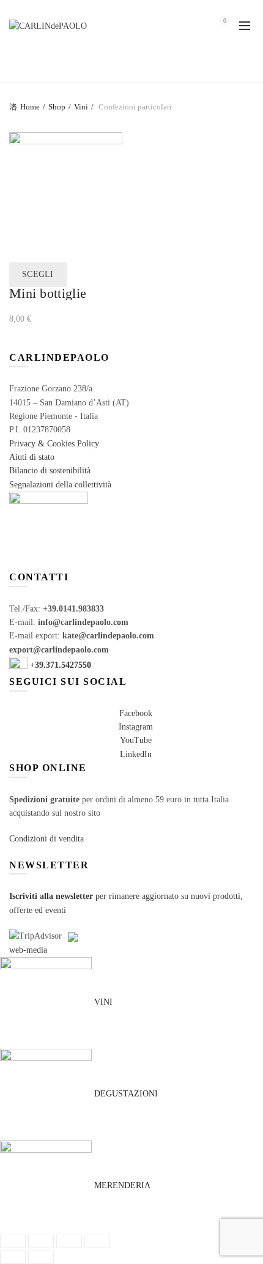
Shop (56, 106)
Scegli (38, 274)
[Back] (24, 66)
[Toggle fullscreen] (69, 1241)
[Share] (41, 1241)
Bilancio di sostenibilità (50, 470)
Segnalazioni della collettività (60, 484)
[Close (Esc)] (13, 1241)
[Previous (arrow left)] (13, 1257)
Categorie (125, 67)
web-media (28, 950)
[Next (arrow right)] (41, 1257)
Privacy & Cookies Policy (54, 443)
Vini (81, 106)
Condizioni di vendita (46, 838)
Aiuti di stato (31, 457)
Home (30, 106)
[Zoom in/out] (97, 1241)
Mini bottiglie (47, 293)
